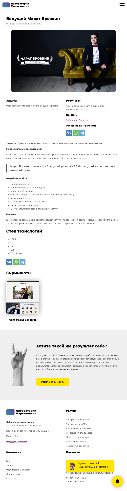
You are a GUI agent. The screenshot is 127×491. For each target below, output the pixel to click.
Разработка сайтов (76, 441)
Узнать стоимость (52, 381)
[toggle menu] (122, 5)
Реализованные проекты (19, 470)
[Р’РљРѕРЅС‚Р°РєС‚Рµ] (69, 133)
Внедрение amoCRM (76, 424)
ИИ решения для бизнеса (79, 433)
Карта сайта (12, 436)
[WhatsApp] (76, 133)
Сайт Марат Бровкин (77, 120)
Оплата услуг (13, 474)
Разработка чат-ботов (77, 446)
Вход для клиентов (16, 441)
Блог (8, 461)
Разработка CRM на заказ (79, 428)
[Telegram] (82, 133)
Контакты (11, 478)
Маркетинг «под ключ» (78, 437)
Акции (9, 465)
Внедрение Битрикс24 (77, 419)
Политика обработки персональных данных (29, 431)
